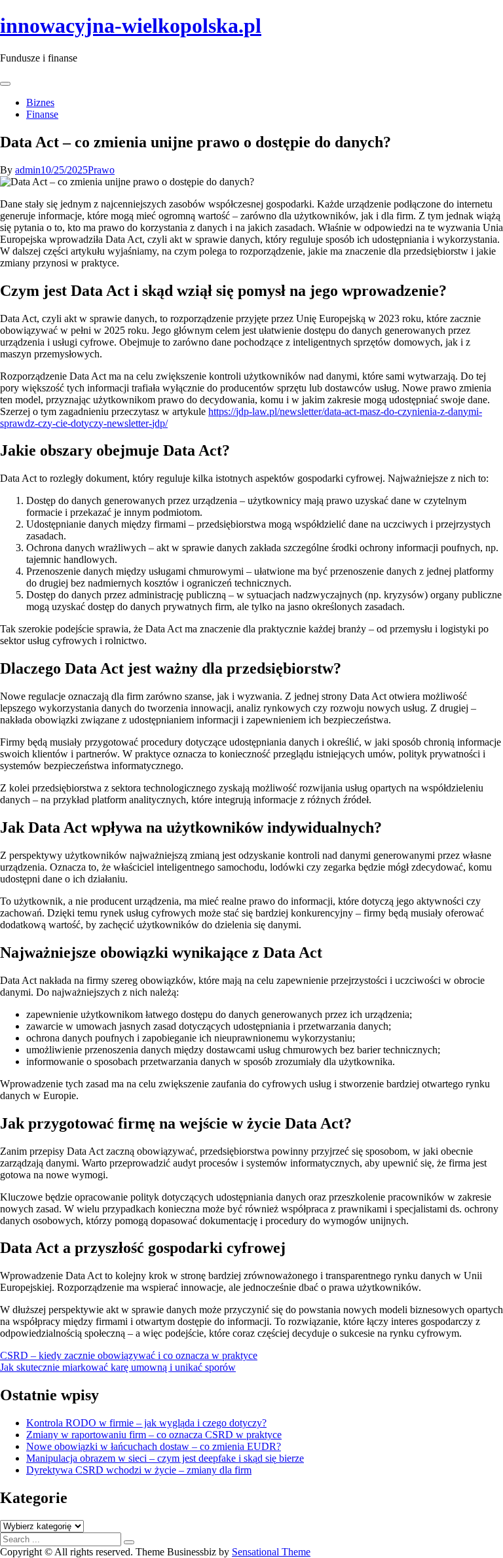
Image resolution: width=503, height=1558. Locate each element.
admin (28, 169)
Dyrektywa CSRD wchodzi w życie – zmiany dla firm (139, 1470)
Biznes (40, 102)
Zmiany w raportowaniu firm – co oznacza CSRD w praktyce (154, 1434)
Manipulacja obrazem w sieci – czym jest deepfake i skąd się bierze (165, 1458)
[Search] (129, 1542)
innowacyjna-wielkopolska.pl (130, 25)
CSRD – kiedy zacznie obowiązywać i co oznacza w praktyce (128, 1355)
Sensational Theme (271, 1551)
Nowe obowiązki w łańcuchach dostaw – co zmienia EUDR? (153, 1446)
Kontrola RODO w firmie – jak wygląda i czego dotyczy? (146, 1422)
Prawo (101, 169)
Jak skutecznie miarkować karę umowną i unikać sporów (118, 1367)
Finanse (42, 114)
